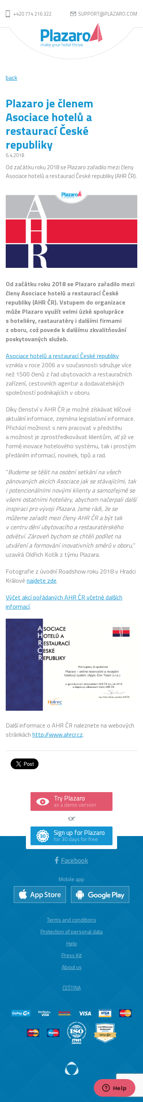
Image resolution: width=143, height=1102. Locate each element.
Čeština (72, 988)
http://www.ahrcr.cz (57, 734)
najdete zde (41, 580)
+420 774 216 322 (32, 13)
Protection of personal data (71, 931)
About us (72, 967)
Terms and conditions (71, 920)
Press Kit (71, 955)
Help (71, 943)
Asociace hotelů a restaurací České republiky (62, 355)
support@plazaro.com (107, 14)
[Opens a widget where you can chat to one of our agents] (114, 1088)
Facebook (74, 860)
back (11, 77)
